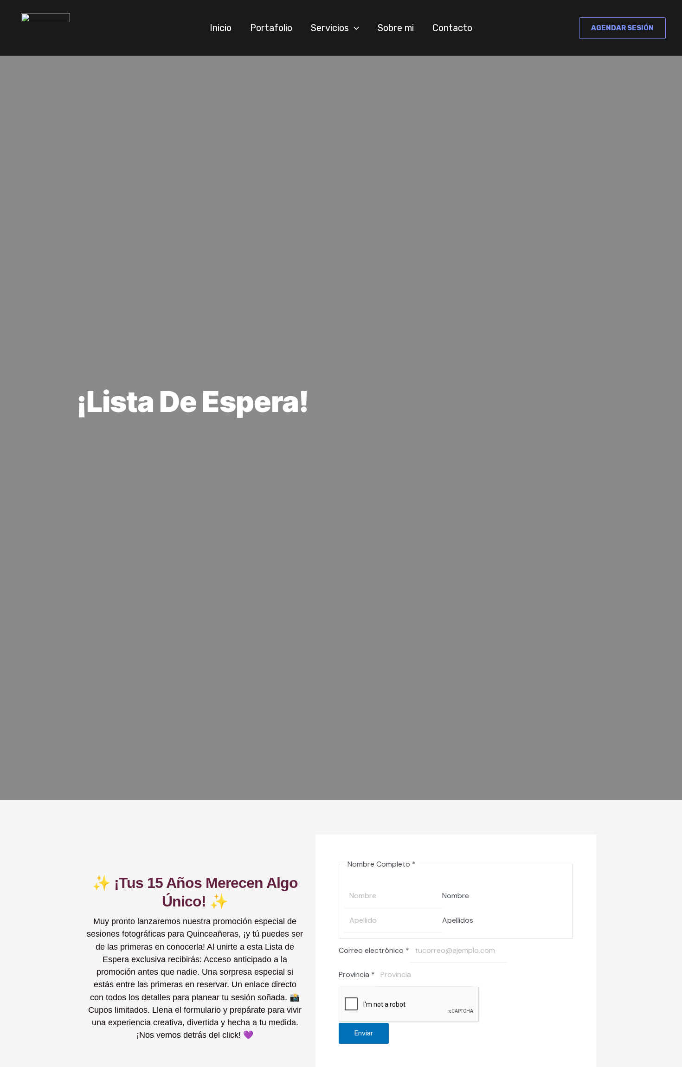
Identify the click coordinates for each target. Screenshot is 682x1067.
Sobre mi (396, 27)
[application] (354, 28)
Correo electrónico (374, 950)
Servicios (330, 27)
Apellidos (457, 920)
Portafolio (271, 27)
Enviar (363, 1033)
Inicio (221, 27)
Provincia (357, 974)
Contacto (452, 27)
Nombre (455, 895)
